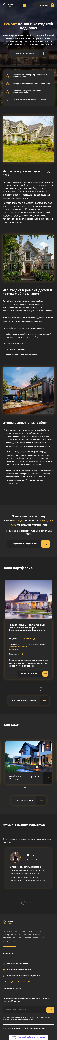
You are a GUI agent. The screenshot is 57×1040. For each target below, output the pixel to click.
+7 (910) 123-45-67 (42, 5)
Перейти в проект (29, 674)
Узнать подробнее (24, 53)
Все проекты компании (24, 700)
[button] (30, 689)
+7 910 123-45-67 (17, 963)
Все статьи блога (24, 800)
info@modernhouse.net (19, 969)
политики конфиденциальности (14, 1019)
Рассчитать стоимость (24, 543)
